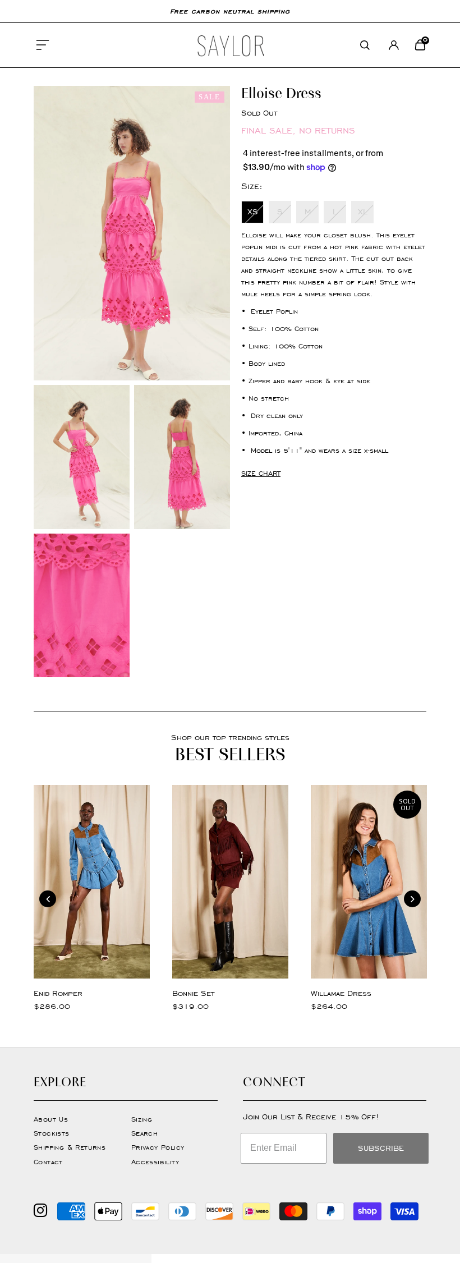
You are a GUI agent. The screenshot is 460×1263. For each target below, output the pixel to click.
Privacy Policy (158, 1147)
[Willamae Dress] (369, 882)
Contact (48, 1162)
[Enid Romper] (92, 882)
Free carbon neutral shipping (230, 11)
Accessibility (155, 1162)
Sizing (141, 1119)
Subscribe (381, 1148)
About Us (51, 1119)
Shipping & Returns (69, 1147)
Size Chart (260, 473)
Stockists (52, 1133)
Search (144, 1133)
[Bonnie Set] (230, 882)
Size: (252, 186)
